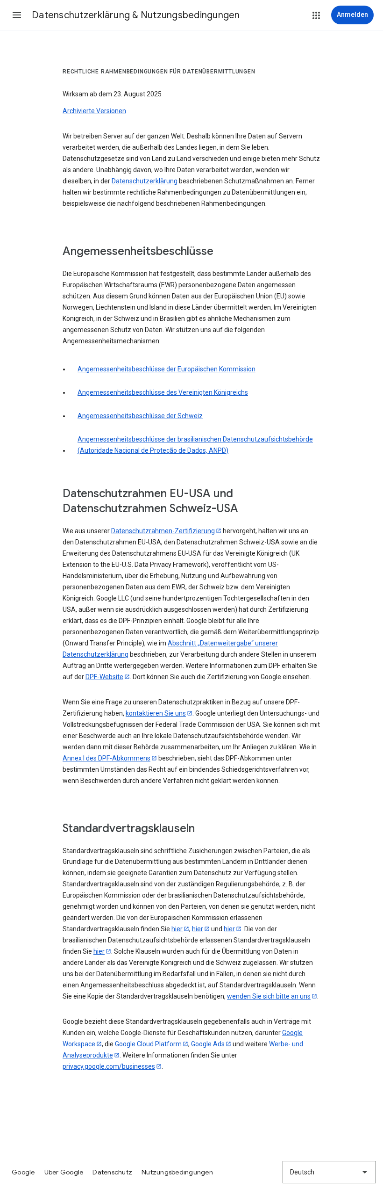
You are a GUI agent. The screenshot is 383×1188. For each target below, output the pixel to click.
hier (177, 929)
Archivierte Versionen (94, 111)
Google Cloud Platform (148, 1044)
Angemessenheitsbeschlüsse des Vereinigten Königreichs (163, 392)
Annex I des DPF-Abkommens (106, 758)
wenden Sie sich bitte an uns (269, 996)
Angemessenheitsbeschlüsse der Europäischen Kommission (166, 369)
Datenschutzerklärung (144, 181)
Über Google (64, 1172)
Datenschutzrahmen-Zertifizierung (163, 531)
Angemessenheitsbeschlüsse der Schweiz (140, 416)
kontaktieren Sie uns (156, 713)
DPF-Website (104, 677)
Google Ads (208, 1044)
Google (23, 1172)
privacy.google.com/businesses (109, 1066)
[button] (17, 15)
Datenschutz (112, 1172)
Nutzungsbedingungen (177, 1172)
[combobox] (329, 1172)
